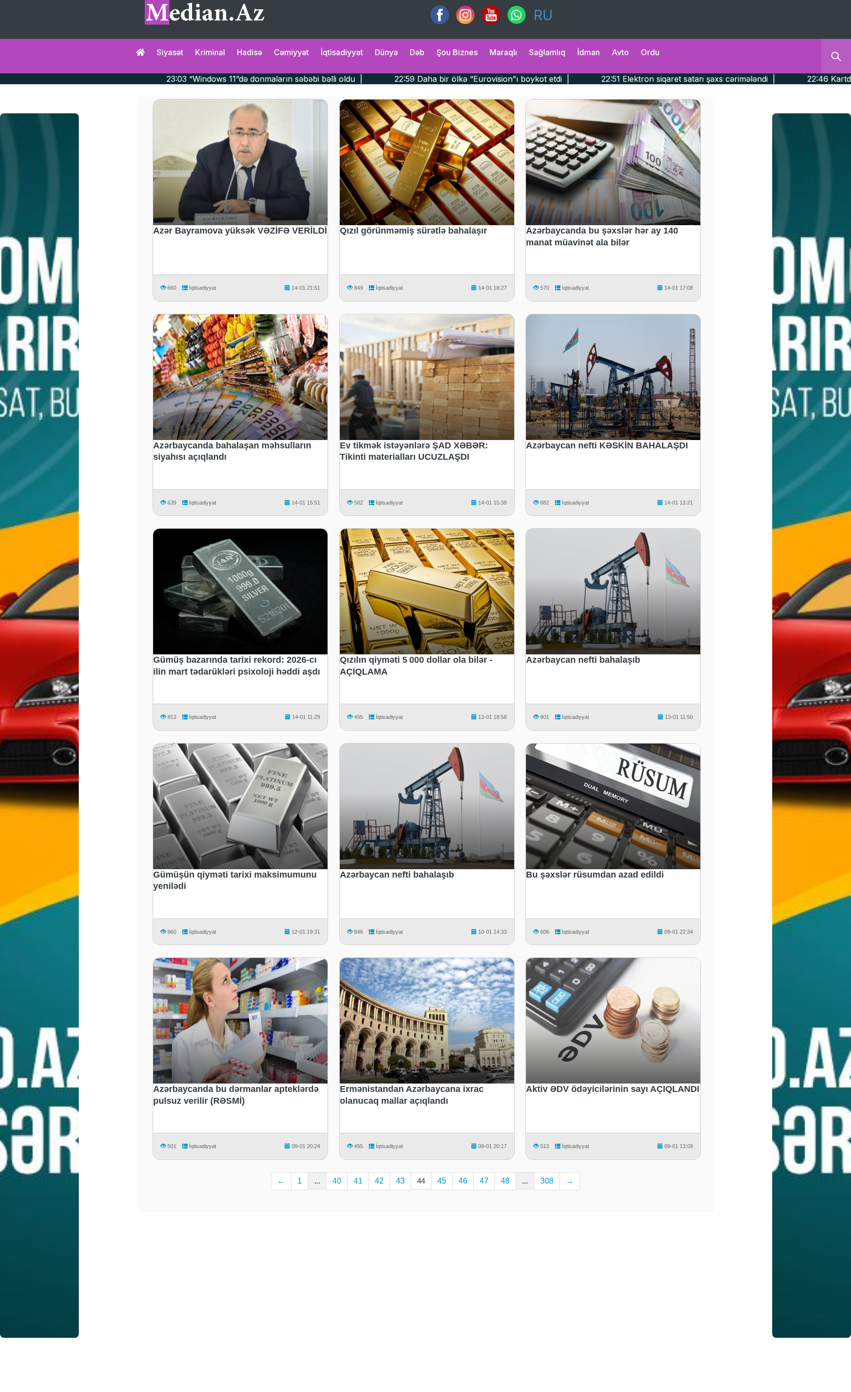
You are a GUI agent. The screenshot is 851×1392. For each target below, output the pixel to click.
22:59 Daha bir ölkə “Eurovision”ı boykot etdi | (303, 79)
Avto (620, 52)
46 (462, 1181)
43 (400, 1181)
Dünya (386, 52)
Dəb (417, 52)
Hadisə (249, 52)
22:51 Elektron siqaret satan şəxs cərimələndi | (510, 79)
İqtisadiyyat (342, 52)
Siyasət (170, 52)
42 (379, 1181)
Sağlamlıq (547, 52)
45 (441, 1181)
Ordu (650, 52)
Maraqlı (503, 52)
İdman (588, 52)
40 (336, 1181)
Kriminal (210, 52)
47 (484, 1181)
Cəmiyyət (291, 52)
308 (547, 1181)
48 (505, 1181)
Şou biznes (457, 52)
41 (358, 1181)
